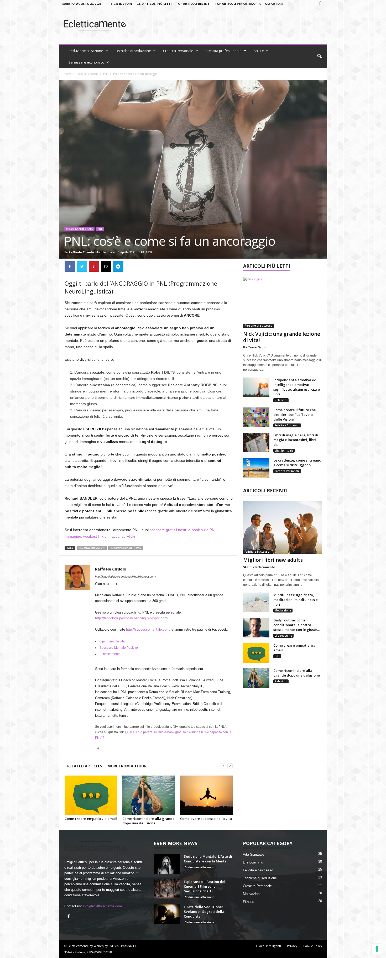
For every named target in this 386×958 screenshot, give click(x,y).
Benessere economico (86, 62)
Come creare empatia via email (91, 818)
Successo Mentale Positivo (119, 648)
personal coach (121, 547)
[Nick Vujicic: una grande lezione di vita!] (282, 302)
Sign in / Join (121, 4)
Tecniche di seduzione (133, 50)
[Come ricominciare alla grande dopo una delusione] (148, 795)
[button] (319, 56)
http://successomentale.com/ (147, 629)
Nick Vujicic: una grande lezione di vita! (281, 337)
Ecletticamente (110, 654)
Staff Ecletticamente (259, 567)
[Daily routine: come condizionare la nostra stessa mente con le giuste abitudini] (256, 627)
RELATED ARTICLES (84, 765)
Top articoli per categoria (238, 4)
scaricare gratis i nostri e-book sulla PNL (183, 530)
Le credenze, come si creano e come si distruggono (297, 462)
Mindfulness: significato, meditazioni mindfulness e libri (295, 600)
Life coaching (283, 635)
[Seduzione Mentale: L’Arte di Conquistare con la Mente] (167, 864)
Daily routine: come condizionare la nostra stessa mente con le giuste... (296, 625)
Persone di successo (258, 325)
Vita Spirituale (284, 450)
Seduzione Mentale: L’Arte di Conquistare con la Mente (208, 858)
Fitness (248, 902)
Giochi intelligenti (268, 946)
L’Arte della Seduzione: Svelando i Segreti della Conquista (204, 911)
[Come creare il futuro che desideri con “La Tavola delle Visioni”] (256, 417)
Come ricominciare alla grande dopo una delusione (148, 820)
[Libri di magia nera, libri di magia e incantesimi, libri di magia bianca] (256, 442)
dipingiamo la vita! (113, 641)
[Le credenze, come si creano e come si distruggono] (256, 468)
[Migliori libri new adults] (282, 527)
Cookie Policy (312, 946)
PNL (105, 74)
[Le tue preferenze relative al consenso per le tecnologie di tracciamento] (377, 949)
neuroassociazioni (92, 547)
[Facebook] (320, 3)
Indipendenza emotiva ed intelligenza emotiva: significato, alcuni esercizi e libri (296, 387)
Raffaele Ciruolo (81, 252)
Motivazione (283, 610)
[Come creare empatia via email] (91, 795)
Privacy (292, 946)
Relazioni (281, 400)
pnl (138, 547)
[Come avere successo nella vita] (206, 795)
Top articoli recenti (193, 4)
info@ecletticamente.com (102, 906)
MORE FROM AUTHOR (127, 765)
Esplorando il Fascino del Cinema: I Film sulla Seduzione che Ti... (204, 886)
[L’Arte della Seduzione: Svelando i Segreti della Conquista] (167, 914)
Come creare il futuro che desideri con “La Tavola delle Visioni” (294, 414)
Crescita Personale (178, 50)
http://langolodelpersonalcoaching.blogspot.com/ (125, 576)
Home (67, 74)
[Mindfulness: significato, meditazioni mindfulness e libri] (256, 602)
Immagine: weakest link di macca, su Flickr (100, 536)
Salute (259, 50)
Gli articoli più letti (154, 4)
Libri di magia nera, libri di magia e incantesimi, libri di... (295, 440)
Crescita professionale (223, 50)
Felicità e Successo (287, 425)
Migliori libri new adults (273, 560)
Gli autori (274, 4)
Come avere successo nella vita (206, 818)
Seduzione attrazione (86, 50)
